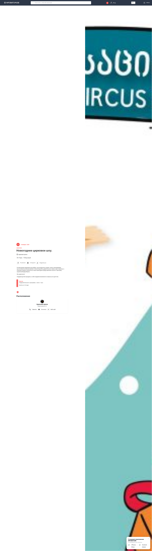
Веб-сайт (53, 309)
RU (133, 2)
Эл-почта (43, 309)
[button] (107, 2)
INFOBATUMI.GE (12, 3)
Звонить (34, 309)
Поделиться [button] (43, 263)
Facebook (22, 262)
